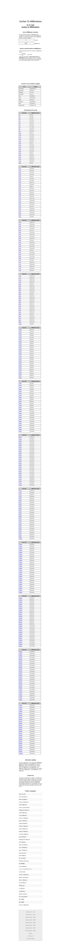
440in (20, 419)
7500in (20, 699)
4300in (20, 632)
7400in (20, 697)
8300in (20, 719)
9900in (20, 751)
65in (20, 250)
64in (20, 248)
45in (20, 206)
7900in (20, 711)
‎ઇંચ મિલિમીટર (22, 888)
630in (20, 461)
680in (20, 471)
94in (20, 312)
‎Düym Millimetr (22, 855)
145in (20, 345)
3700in (20, 620)
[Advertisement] (11, 22)
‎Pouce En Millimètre (23, 818)
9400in (20, 741)
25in (20, 163)
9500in (20, 743)
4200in (20, 630)
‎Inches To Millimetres (24, 905)
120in (20, 335)
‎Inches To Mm (22, 794)
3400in (20, 614)
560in (20, 447)
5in (19, 122)
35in (20, 186)
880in (20, 514)
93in (20, 310)
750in (20, 485)
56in (20, 232)
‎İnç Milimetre (22, 891)
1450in (20, 560)
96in (20, 316)
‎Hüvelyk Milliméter (23, 823)
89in (20, 302)
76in (20, 275)
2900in (20, 604)
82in (20, 287)
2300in (20, 588)
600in (20, 455)
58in (20, 236)
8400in (20, 721)
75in (20, 270)
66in (20, 252)
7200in (20, 693)
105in (20, 329)
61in (20, 242)
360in (20, 403)
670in (20, 469)
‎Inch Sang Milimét (23, 896)
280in (20, 387)
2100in (20, 584)
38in (20, 192)
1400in (20, 558)
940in (20, 526)
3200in (20, 610)
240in (20, 375)
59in (20, 238)
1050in (20, 544)
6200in (20, 673)
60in (20, 240)
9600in (20, 745)
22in (20, 157)
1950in (20, 580)
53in (20, 226)
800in (20, 498)
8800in (20, 729)
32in (20, 180)
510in (20, 437)
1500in (20, 562)
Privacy (30, 933)
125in (20, 337)
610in (20, 457)
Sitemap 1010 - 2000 (30, 917)
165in (20, 353)
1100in (20, 546)
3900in (20, 624)
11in (20, 134)
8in (19, 128)
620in (20, 459)
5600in (20, 661)
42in (20, 200)
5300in (20, 655)
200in (20, 367)
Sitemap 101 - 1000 (30, 914)
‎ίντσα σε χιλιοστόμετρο (24, 807)
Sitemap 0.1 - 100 (30, 911)
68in (20, 256)
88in (20, 300)
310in (20, 393)
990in (20, 536)
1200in (20, 550)
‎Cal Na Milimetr (22, 836)
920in (20, 522)
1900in (20, 578)
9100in (20, 735)
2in (19, 116)
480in (20, 427)
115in (20, 333)
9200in (20, 737)
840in (20, 506)
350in (20, 401)
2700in (20, 600)
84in (20, 292)
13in (20, 138)
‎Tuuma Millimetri (23, 815)
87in (20, 298)
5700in (20, 663)
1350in (20, 556)
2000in (20, 582)
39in (20, 194)
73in (20, 266)
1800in (20, 574)
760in (20, 490)
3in (19, 118)
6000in (20, 669)
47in (20, 210)
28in (20, 172)
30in (20, 176)
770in (20, 492)
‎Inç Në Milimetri (22, 882)
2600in (20, 598)
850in (20, 508)
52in (20, 224)
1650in (20, 568)
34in (20, 184)
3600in (20, 618)
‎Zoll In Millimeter (23, 804)
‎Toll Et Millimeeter (23, 812)
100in (20, 324)
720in (20, 479)
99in (20, 322)
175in (20, 357)
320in (20, 395)
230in (20, 373)
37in (20, 190)
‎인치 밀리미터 (22, 871)
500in (20, 431)
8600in (20, 725)
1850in (20, 576)
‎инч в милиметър (23, 796)
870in (20, 512)
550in (20, 445)
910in (20, 520)
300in (20, 391)
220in (20, 371)
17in (20, 147)
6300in (20, 675)
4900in (20, 644)
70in (20, 260)
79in (20, 281)
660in (20, 467)
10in (20, 132)
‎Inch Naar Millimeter (23, 834)
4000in (20, 626)
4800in (20, 642)
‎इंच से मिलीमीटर (22, 863)
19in (20, 151)
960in (20, 530)
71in (20, 262)
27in (20, 170)
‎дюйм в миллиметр (23, 877)
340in (20, 399)
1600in (20, 566)
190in (20, 363)
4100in (20, 628)
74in (20, 268)
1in (19, 114)
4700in (20, 640)
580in (20, 451)
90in (20, 304)
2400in (20, 590)
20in (20, 153)
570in (20, 449)
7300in (20, 695)
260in (20, 383)
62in (20, 244)
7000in (20, 689)
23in (20, 159)
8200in (20, 717)
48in (20, 212)
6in (19, 124)
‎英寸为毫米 (21, 899)
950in (20, 528)
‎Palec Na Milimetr (23, 799)
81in (20, 285)
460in (20, 423)
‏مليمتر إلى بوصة (22, 852)
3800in (20, 622)
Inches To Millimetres (30, 21)
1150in (20, 548)
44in (20, 204)
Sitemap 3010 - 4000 (30, 922)
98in (20, 320)
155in (20, 349)
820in (20, 502)
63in (20, 246)
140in (20, 343)
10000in (21, 753)
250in (20, 377)
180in (20, 359)
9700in (20, 747)
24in (20, 161)
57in (20, 234)
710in (20, 477)
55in (20, 230)
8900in (20, 731)
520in (20, 439)
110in (20, 331)
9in (19, 130)
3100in (20, 608)
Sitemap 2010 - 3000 (30, 920)
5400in (20, 657)
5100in (20, 651)
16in (20, 145)
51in (20, 222)
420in (20, 415)
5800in (20, 665)
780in (20, 494)
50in (20, 216)
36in (20, 188)
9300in (20, 739)
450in (20, 421)
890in (20, 516)
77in (20, 277)
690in (20, 473)
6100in (20, 671)
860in (20, 510)
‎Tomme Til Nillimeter (23, 802)
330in (20, 397)
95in (20, 314)
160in (20, 351)
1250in (20, 552)
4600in (20, 638)
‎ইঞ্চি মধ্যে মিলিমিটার (22, 858)
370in (20, 405)
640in (20, 463)
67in (20, 254)
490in (20, 429)
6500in (20, 679)
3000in (20, 606)
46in (20, 208)
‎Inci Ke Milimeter (23, 866)
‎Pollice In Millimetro (23, 826)
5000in (20, 646)
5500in (20, 659)
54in (20, 228)
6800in (20, 685)
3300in (20, 612)
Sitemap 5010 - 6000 (30, 928)
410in (20, 413)
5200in (20, 653)
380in (20, 407)
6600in (20, 681)
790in (20, 496)
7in (19, 126)
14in (20, 141)
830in (20, 504)
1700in (20, 570)
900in (20, 518)
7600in (20, 705)
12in (20, 136)
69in (20, 258)
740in (20, 483)
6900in (20, 687)
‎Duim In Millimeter (23, 850)
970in (20, 532)
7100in (20, 691)
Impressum (30, 936)
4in (19, 120)
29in (20, 174)
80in (20, 283)
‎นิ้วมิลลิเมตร (22, 885)
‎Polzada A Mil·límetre (24, 861)
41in (20, 198)
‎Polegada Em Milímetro (24, 839)
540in (20, 443)
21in (20, 155)
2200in (20, 586)
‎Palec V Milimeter (23, 880)
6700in (20, 683)
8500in (20, 723)
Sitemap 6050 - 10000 (30, 930)
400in (20, 411)
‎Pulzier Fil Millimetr (23, 831)
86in (20, 296)
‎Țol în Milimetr (22, 842)
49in (20, 214)
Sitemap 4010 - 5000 (30, 925)
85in (20, 294)
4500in (20, 636)
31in (20, 178)
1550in (20, 564)
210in (20, 369)
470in (20, 425)
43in (20, 202)
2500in (20, 592)
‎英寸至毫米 (21, 902)
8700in (20, 727)
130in (20, 339)
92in (20, 308)
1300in (20, 554)
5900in (20, 667)
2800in (20, 602)
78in (20, 279)
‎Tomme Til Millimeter (24, 874)
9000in (20, 733)
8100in (20, 715)
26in (20, 168)
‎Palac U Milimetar (23, 820)
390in (20, 409)
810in (20, 500)
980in (20, 534)
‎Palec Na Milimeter (23, 844)
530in (20, 441)
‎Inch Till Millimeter (23, 847)
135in (20, 341)
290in (20, 389)
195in (20, 365)
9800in (20, 749)
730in (20, 481)
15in (20, 143)
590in (20, 453)
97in (20, 318)
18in (20, 149)
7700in (20, 707)
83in (20, 290)
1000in (20, 538)
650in (20, 465)
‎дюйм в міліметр (23, 894)
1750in (20, 572)
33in (20, 182)
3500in (20, 616)
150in (20, 347)
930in (20, 524)
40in (20, 196)
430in (20, 417)
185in (20, 361)
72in (20, 264)
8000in (20, 713)
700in (20, 475)
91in (20, 306)
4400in (20, 634)
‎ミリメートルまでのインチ (25, 869)
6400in (20, 677)
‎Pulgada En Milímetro (24, 810)
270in (20, 385)
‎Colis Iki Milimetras (23, 828)
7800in (20, 709)
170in (20, 355)
